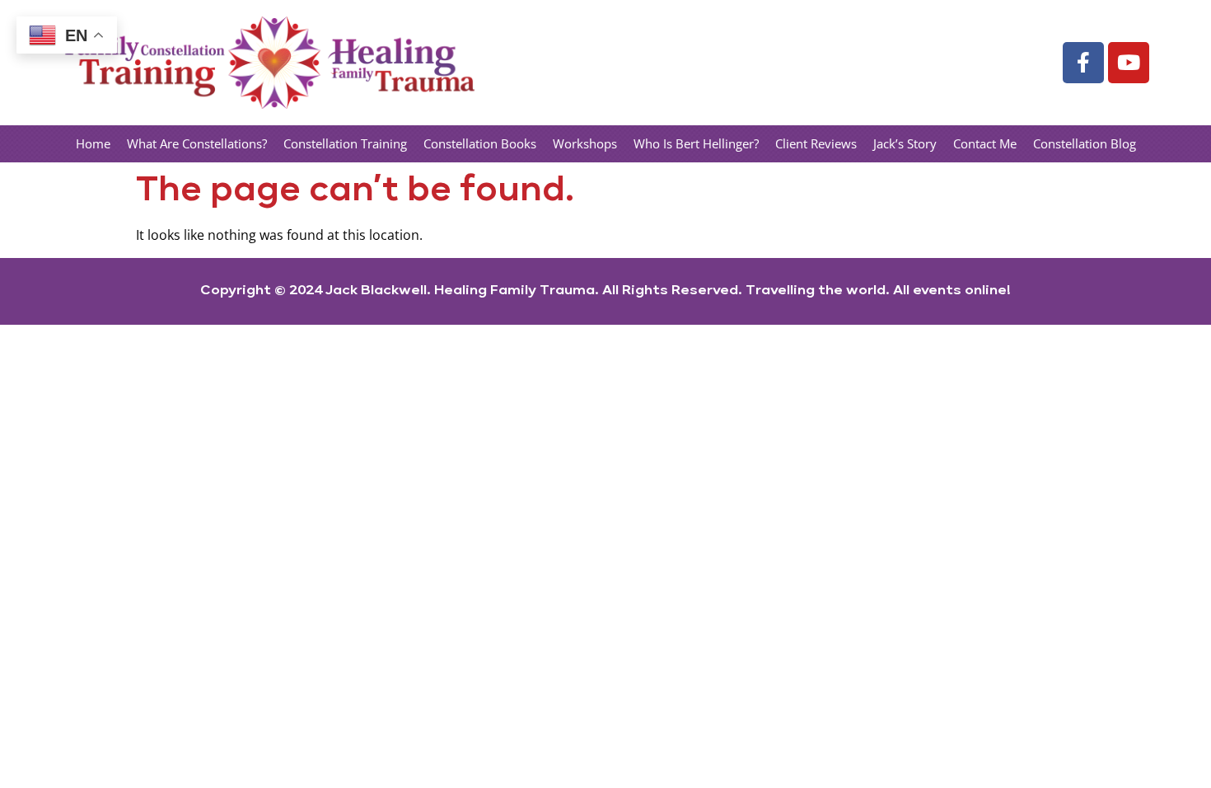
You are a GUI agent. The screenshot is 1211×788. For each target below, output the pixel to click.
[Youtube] (1128, 62)
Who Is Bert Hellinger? (696, 143)
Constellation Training (345, 143)
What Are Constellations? (197, 143)
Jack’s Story (905, 143)
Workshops (585, 143)
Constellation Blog (1084, 143)
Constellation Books (479, 143)
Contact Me (985, 143)
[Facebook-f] (1083, 62)
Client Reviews (816, 143)
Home (93, 143)
